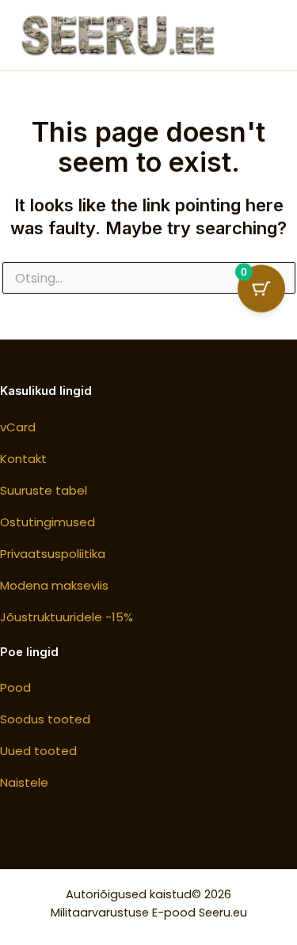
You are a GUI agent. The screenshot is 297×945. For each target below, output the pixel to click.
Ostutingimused (47, 522)
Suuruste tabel (43, 490)
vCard (18, 427)
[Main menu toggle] (265, 34)
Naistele (24, 782)
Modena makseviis (54, 585)
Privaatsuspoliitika (52, 553)
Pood (15, 687)
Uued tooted (38, 750)
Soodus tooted (45, 719)
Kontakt (23, 458)
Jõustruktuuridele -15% (66, 617)
